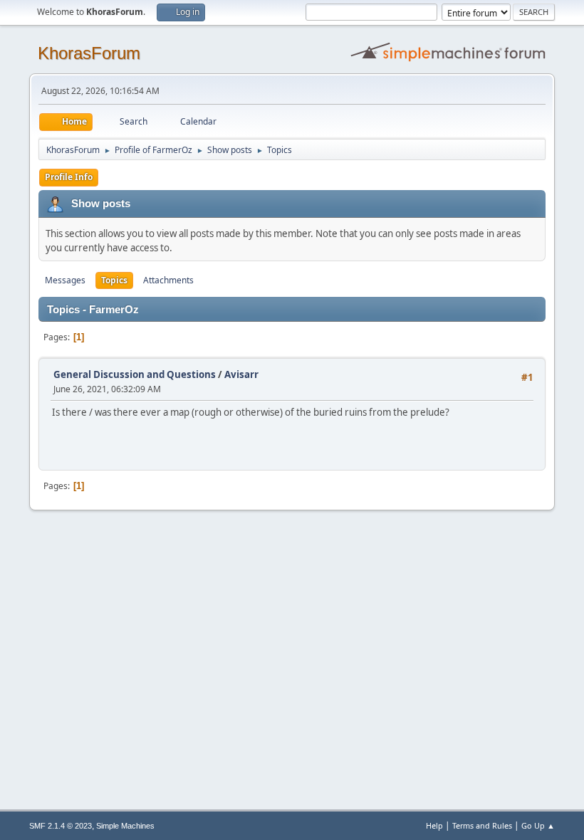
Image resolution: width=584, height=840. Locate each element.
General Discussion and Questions (134, 374)
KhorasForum (89, 53)
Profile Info (69, 177)
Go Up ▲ (538, 825)
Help (434, 825)
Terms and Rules (482, 825)
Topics (114, 280)
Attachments (168, 280)
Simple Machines (125, 825)
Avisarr (241, 374)
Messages (65, 280)
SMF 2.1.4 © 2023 (60, 825)
